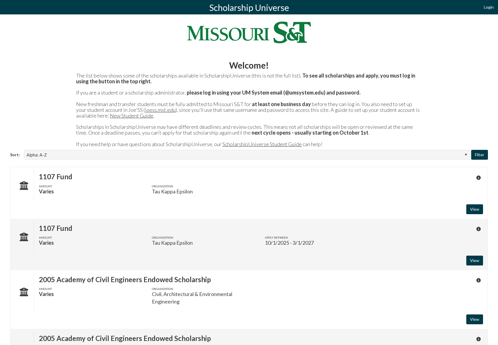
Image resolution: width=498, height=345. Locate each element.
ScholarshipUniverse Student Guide (262, 144)
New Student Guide (131, 115)
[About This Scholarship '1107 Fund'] (478, 178)
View (474, 209)
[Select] (466, 154)
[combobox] (247, 155)
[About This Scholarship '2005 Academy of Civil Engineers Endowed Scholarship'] (478, 280)
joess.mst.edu (160, 110)
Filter (479, 154)
